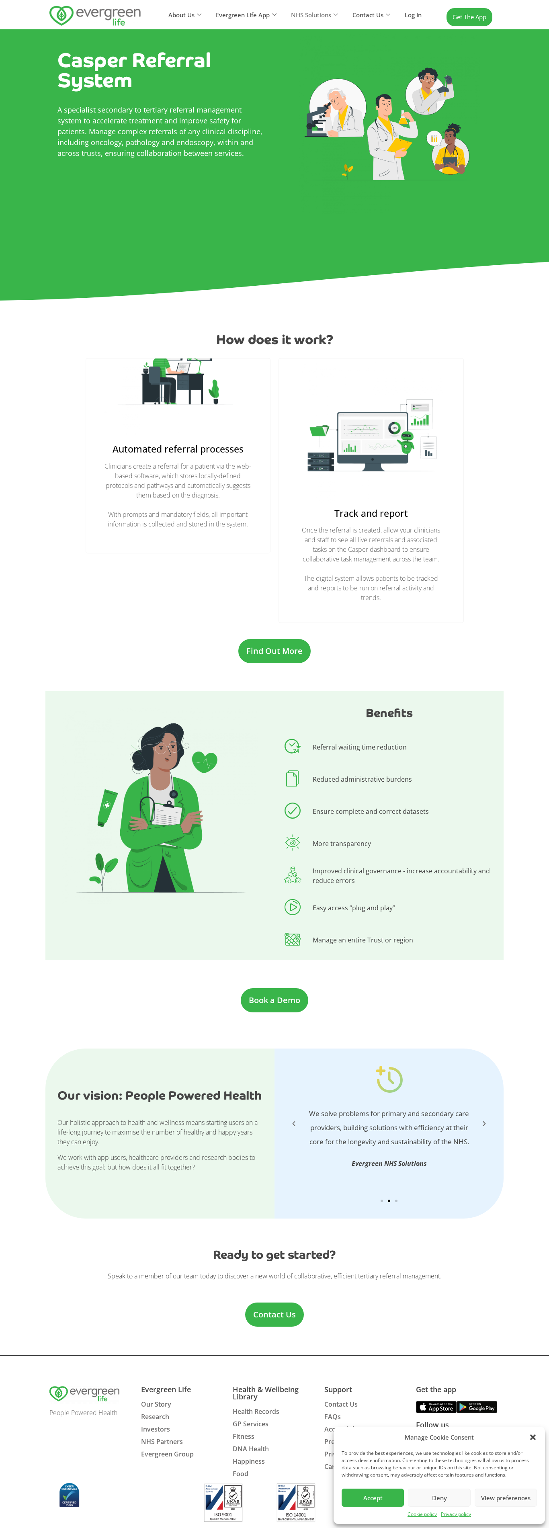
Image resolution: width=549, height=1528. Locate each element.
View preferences (506, 1498)
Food (240, 1473)
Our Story (156, 1404)
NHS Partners (162, 1441)
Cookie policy (422, 1514)
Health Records (256, 1411)
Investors (155, 1429)
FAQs (332, 1416)
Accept (373, 1498)
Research (155, 1416)
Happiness (249, 1461)
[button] (533, 1437)
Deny (439, 1498)
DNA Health (251, 1448)
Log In (413, 15)
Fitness (243, 1436)
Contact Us (341, 1404)
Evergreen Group (167, 1454)
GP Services (250, 1423)
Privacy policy (456, 1514)
